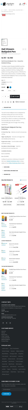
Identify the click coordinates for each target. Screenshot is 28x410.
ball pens (13, 351)
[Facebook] (3, 322)
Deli (5, 84)
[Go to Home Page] (1, 10)
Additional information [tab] (11, 170)
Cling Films (20, 353)
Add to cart (15, 96)
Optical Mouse (13, 366)
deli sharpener (20, 358)
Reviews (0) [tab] (7, 174)
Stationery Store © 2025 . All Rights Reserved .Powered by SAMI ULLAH (14, 403)
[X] (6, 322)
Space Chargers (5, 371)
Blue (10, 87)
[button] (20, 180)
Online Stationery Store (15, 163)
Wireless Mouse (5, 374)
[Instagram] (10, 322)
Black (8, 87)
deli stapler (4, 361)
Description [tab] (7, 107)
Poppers (9, 369)
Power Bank (14, 369)
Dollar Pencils (11, 361)
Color (3, 87)
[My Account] (20, 4)
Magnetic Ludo (5, 366)
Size (2, 90)
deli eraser (20, 356)
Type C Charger (21, 371)
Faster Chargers (19, 361)
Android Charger (5, 351)
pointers (4, 369)
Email (13, 102)
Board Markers (5, 353)
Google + (11, 102)
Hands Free (4, 364)
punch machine (22, 369)
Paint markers (21, 366)
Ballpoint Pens (9, 82)
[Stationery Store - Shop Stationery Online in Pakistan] (5, 4)
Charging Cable (13, 353)
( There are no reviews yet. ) (14, 53)
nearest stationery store (13, 161)
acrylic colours (5, 348)
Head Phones (11, 364)
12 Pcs (9, 90)
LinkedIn (8, 102)
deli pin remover (11, 358)
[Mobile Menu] (1, 4)
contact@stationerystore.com (8, 315)
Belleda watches (20, 351)
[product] (4, 218)
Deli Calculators (13, 356)
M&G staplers (19, 364)
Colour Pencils (5, 356)
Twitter (5, 102)
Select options (7, 204)
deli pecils (4, 358)
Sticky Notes (13, 371)
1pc (14, 90)
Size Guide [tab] (6, 167)
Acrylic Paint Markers (14, 348)
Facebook (2, 102)
